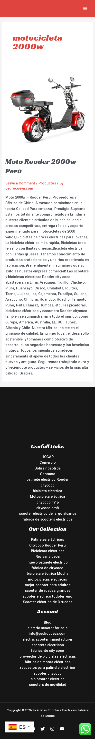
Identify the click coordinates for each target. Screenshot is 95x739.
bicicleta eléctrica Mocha (47, 573)
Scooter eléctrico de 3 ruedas (47, 602)
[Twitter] (42, 729)
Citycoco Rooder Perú (47, 545)
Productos (47, 183)
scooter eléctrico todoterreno (47, 596)
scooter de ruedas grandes (47, 590)
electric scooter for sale (47, 628)
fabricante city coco (47, 650)
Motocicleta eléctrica (47, 496)
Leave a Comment (20, 183)
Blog (47, 622)
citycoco (47, 485)
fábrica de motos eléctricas (47, 662)
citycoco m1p (48, 502)
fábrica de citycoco (47, 568)
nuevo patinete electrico (48, 562)
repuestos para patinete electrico (47, 667)
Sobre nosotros (48, 468)
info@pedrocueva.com (47, 633)
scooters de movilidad (47, 684)
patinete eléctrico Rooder (48, 479)
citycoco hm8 (47, 508)
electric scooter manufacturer (47, 639)
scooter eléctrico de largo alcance (47, 513)
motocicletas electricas (47, 579)
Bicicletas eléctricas (47, 551)
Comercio (47, 462)
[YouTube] (62, 729)
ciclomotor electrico (48, 679)
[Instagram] (52, 729)
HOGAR (48, 457)
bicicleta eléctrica (47, 491)
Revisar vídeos (48, 556)
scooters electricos (47, 645)
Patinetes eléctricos (47, 539)
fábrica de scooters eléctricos (48, 519)
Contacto (47, 474)
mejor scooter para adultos (47, 585)
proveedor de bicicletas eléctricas (47, 656)
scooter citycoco (48, 673)
